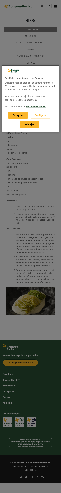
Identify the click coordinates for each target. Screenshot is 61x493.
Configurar (41, 115)
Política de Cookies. (36, 106)
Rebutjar (29, 124)
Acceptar (18, 115)
